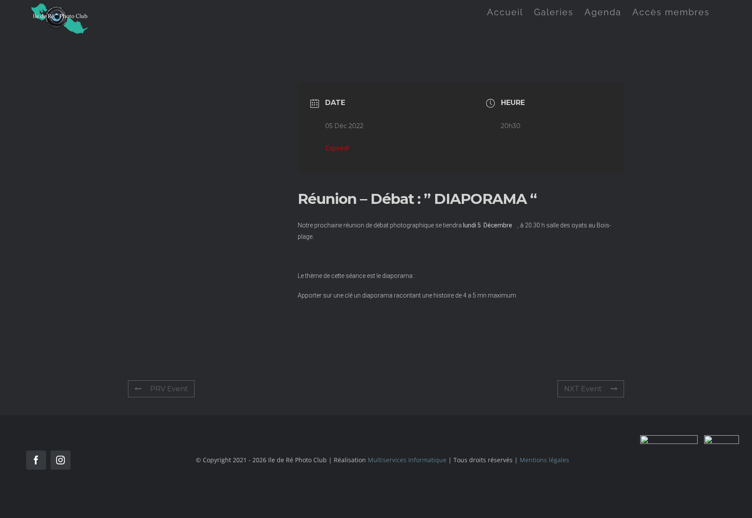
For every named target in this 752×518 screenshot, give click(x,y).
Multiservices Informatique (407, 460)
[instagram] (60, 460)
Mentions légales (544, 460)
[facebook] (36, 460)
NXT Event (583, 389)
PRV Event (169, 389)
